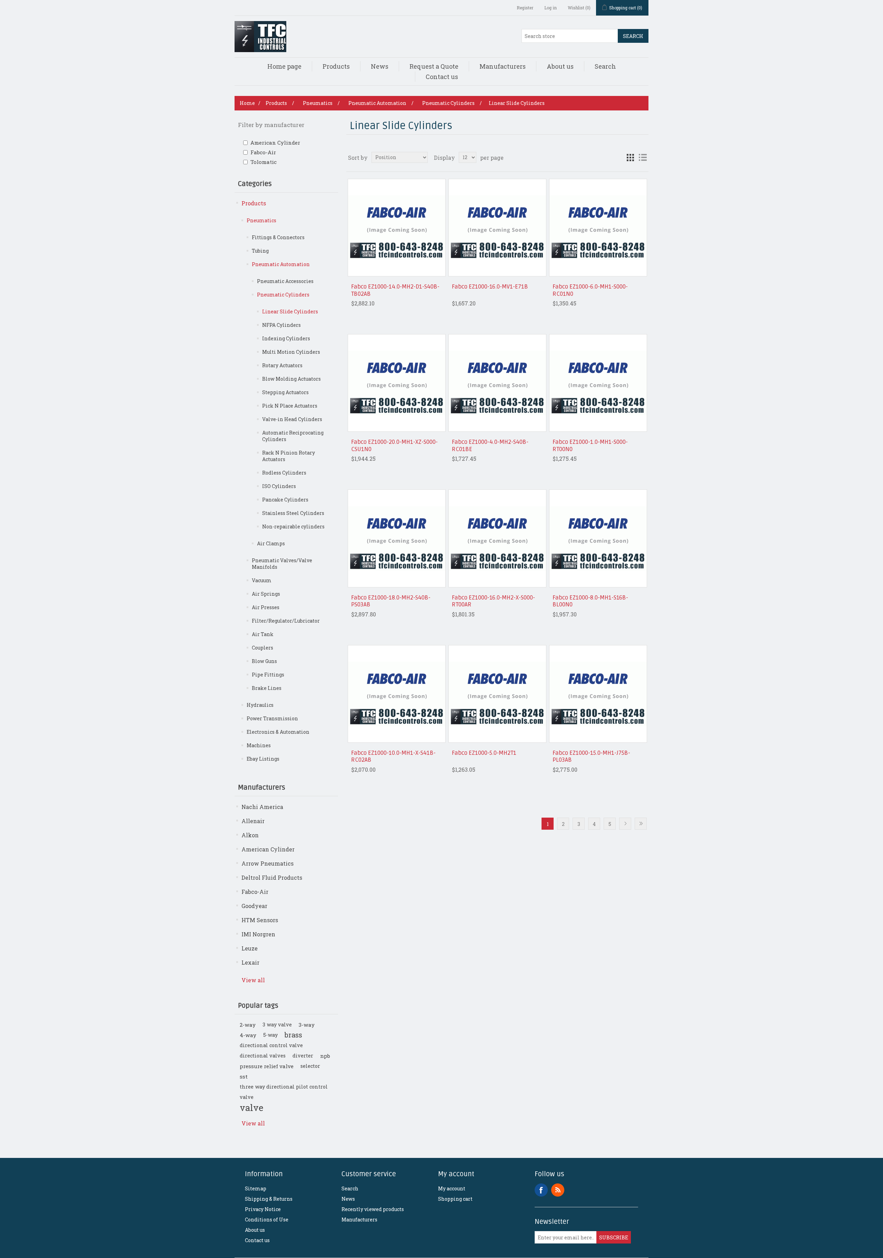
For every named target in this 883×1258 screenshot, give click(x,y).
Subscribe (613, 1237)
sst (244, 1076)
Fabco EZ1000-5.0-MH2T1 (484, 753)
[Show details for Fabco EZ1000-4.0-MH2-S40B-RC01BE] (497, 382)
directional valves (263, 1055)
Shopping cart (455, 1199)
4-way (248, 1035)
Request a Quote (433, 66)
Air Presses (265, 607)
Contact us (442, 76)
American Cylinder (275, 142)
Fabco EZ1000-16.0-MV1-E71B (490, 286)
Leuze (249, 948)
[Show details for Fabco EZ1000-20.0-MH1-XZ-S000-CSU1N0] (396, 382)
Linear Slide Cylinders (290, 311)
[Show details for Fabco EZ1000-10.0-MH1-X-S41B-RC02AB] (396, 693)
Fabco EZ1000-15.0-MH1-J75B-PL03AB (591, 756)
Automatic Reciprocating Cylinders (293, 435)
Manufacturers (502, 66)
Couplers (262, 647)
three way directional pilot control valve (284, 1091)
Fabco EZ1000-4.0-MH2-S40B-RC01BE (490, 445)
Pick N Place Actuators (289, 405)
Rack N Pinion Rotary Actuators (288, 455)
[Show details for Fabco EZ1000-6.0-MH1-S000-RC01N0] (597, 227)
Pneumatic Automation (281, 264)
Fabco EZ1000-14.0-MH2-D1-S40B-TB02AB (395, 290)
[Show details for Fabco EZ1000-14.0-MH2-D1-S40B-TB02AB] (396, 227)
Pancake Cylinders (285, 499)
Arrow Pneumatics (267, 863)
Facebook (541, 1190)
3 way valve (277, 1024)
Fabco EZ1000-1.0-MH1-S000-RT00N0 (590, 445)
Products (336, 66)
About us (560, 66)
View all (253, 980)
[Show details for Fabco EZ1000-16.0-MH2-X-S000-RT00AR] (497, 538)
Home (247, 103)
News (379, 66)
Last (641, 824)
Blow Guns (264, 661)
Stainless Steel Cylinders (293, 513)
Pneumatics (261, 220)
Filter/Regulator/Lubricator (286, 620)
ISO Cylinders (279, 486)
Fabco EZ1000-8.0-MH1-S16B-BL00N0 (590, 601)
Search (633, 36)
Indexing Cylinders (286, 338)
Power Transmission (272, 718)
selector (310, 1066)
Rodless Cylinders (284, 472)
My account (451, 1188)
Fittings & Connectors (278, 237)
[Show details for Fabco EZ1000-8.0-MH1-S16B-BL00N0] (597, 538)
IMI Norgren (258, 934)
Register (525, 7)
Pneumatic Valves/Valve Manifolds (282, 563)
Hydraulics (260, 705)
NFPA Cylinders (281, 325)
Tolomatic (263, 161)
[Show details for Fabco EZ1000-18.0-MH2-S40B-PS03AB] (396, 538)
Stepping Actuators (285, 392)
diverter (302, 1055)
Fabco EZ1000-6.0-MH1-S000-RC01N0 (590, 290)
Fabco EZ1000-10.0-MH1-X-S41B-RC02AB (393, 756)
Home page (284, 66)
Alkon (250, 835)
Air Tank (263, 634)
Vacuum (261, 580)
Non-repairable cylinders (293, 526)
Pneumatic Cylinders (283, 294)
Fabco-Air (263, 152)
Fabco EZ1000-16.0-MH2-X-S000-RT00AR (493, 601)
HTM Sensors (259, 920)
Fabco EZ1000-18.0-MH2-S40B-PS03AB (390, 601)
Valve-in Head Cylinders (292, 419)
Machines (259, 745)
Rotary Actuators (282, 365)
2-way (248, 1024)
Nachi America (262, 806)
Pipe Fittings (268, 674)
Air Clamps (271, 543)
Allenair (253, 821)
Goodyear (254, 905)
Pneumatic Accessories (285, 281)
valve (251, 1107)
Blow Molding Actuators (291, 379)
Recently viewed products (372, 1209)
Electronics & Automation (278, 732)
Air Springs (266, 594)
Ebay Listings (263, 758)
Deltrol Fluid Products (271, 877)
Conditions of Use (266, 1219)
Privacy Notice (263, 1209)
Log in (550, 7)
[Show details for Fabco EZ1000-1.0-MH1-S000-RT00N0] (597, 382)
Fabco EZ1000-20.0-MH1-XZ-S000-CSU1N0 (394, 445)
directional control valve (271, 1045)
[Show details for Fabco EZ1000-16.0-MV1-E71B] (497, 227)
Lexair (250, 962)
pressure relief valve (267, 1066)
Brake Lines (266, 688)
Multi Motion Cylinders (291, 352)
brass (293, 1035)
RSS (557, 1190)
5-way (270, 1035)
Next (625, 824)
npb (325, 1055)
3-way (307, 1024)
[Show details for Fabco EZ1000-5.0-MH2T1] (497, 693)
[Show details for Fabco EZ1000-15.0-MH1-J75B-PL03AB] (597, 693)
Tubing (260, 250)
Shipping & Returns (268, 1199)
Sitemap (255, 1188)
